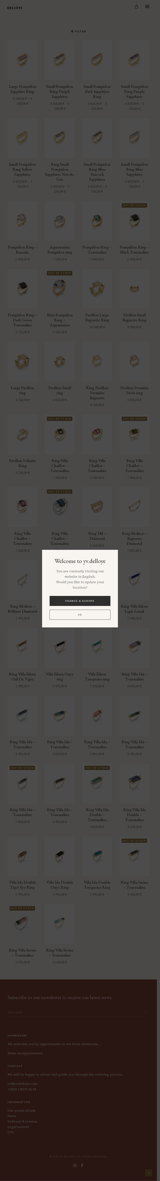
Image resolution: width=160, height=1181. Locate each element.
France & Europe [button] (80, 600)
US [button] (80, 614)
